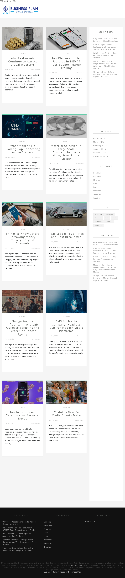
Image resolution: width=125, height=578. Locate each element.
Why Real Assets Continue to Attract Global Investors (105, 39)
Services (66, 229)
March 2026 (98, 142)
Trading (22, 141)
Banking (97, 173)
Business (22, 54)
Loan (23, 229)
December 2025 (100, 153)
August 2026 (99, 138)
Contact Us (90, 521)
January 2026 (99, 149)
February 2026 (100, 145)
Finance (66, 54)
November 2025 (100, 156)
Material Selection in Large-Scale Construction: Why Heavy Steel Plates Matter (105, 65)
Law (95, 183)
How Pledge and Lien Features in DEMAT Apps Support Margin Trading (104, 46)
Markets (97, 191)
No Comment (35, 69)
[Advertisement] (109, 106)
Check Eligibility (76, 565)
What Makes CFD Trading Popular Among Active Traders (105, 55)
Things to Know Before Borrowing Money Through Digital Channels (105, 74)
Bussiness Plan (74, 572)
